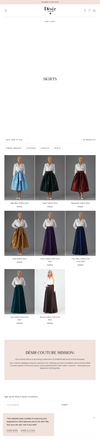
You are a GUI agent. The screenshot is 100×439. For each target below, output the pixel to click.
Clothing (31, 148)
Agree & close (28, 430)
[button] (5, 10)
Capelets (45, 148)
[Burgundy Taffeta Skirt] (80, 177)
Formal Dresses (14, 148)
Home (47, 21)
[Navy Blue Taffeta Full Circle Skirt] (80, 233)
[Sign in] (84, 10)
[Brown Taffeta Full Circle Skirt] (50, 291)
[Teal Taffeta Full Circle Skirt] (19, 291)
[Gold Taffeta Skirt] (19, 233)
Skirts (52, 21)
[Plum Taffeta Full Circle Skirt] (50, 233)
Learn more (12, 430)
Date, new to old (14, 140)
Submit (65, 405)
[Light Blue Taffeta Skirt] (19, 177)
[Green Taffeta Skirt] (50, 177)
